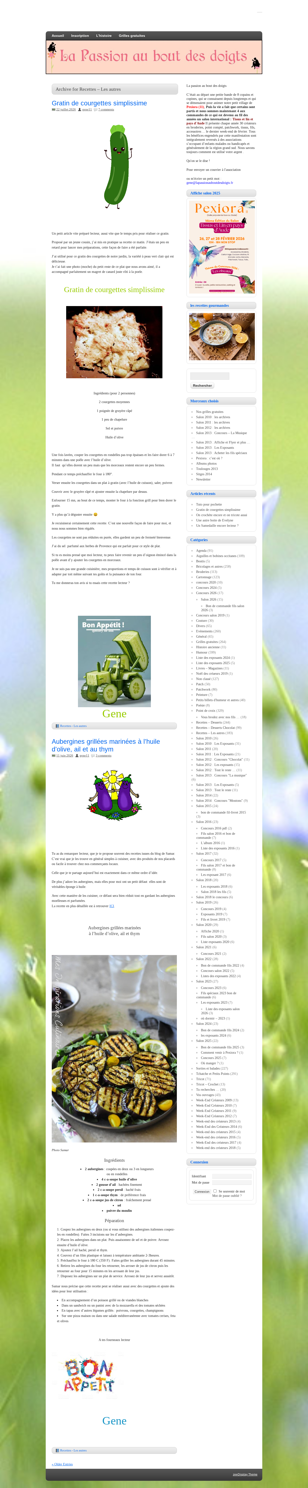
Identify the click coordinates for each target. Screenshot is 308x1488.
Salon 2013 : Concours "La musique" (221, 775)
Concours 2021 (211, 954)
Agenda (201, 550)
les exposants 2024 (213, 1035)
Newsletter (203, 479)
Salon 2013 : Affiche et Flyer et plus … (223, 442)
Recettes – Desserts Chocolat (215, 728)
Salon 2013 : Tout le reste (213, 790)
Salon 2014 (204, 795)
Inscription (80, 36)
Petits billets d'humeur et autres (217, 700)
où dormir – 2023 (213, 1018)
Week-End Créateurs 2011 (213, 1111)
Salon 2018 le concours (212, 897)
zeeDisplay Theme (245, 1474)
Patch (200, 684)
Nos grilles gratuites (209, 412)
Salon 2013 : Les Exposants (215, 447)
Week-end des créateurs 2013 (216, 1121)
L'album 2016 (210, 843)
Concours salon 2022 (215, 971)
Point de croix (205, 710)
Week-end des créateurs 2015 (216, 1132)
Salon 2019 (204, 902)
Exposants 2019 (211, 914)
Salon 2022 (204, 959)
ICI (111, 906)
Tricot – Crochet (207, 1084)
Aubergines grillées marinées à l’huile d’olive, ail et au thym (106, 745)
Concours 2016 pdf (214, 828)
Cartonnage (204, 577)
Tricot (200, 1079)
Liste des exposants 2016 (218, 848)
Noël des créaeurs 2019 (212, 673)
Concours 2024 (206, 588)
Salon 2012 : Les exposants (214, 765)
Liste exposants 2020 (215, 942)
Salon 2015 (204, 806)
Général (201, 636)
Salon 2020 (204, 925)
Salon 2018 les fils (213, 892)
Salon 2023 (204, 981)
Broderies (202, 572)
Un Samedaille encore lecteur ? (217, 525)
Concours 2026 (206, 593)
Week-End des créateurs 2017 (216, 1142)
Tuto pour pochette (209, 504)
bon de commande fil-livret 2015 (223, 812)
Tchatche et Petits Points (212, 1074)
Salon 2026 (208, 599)
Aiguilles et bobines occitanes (216, 556)
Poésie (200, 705)
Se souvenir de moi (232, 1191)
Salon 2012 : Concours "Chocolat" (219, 759)
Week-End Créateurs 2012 (214, 1116)
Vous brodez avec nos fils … (220, 717)
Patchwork (203, 689)
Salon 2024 (204, 1024)
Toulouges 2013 (207, 469)
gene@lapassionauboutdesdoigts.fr (209, 183)
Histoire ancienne (208, 647)
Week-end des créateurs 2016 (216, 1137)
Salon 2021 (204, 947)
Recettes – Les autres (210, 733)
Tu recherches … (207, 1089)
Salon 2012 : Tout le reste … (216, 770)
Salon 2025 (204, 1041)
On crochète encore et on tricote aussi (221, 515)
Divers (200, 626)
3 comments (103, 755)
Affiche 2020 (210, 931)
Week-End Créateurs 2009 (214, 1100)
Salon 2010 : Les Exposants (215, 743)
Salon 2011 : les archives (213, 422)
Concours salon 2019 (210, 615)
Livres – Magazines (209, 668)
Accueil (58, 36)
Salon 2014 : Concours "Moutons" (219, 800)
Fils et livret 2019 (213, 919)
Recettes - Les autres (73, 726)
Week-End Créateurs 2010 (214, 1105)
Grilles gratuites (132, 36)
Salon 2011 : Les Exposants (215, 754)
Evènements (204, 631)
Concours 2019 (211, 909)
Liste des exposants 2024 (213, 658)
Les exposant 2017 (213, 875)
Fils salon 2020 (211, 936)
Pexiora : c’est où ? (209, 458)
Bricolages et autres (209, 566)
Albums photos (206, 463)
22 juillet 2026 (66, 109)
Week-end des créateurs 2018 (216, 1148)
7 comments (106, 109)
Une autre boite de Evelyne (214, 520)
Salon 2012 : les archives (213, 428)
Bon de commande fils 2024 (220, 1030)
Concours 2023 (211, 988)
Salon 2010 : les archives (213, 417)
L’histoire (104, 36)
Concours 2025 (211, 1058)
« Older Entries (62, 1464)
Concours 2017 (211, 860)
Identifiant (199, 1176)
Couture (201, 620)
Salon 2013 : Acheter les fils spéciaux (221, 453)
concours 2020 (206, 582)
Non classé (203, 679)
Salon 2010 (204, 738)
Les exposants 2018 (214, 886)
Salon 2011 (203, 749)
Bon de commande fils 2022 (220, 965)
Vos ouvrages (205, 1095)
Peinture (201, 695)
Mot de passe (200, 1182)
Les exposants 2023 (214, 1002)
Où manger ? (209, 1063)
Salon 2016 (204, 822)
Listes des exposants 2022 (218, 976)
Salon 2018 (204, 880)
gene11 (87, 109)
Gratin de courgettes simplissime (99, 103)
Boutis (200, 561)
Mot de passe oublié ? (227, 1196)
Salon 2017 (204, 853)
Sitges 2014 (204, 474)
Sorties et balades (208, 1068)
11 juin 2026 (64, 755)
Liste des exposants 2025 (213, 663)
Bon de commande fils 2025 (220, 1047)
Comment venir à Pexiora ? (219, 1052)
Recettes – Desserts (209, 722)
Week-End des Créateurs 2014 (216, 1127)
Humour (201, 652)
